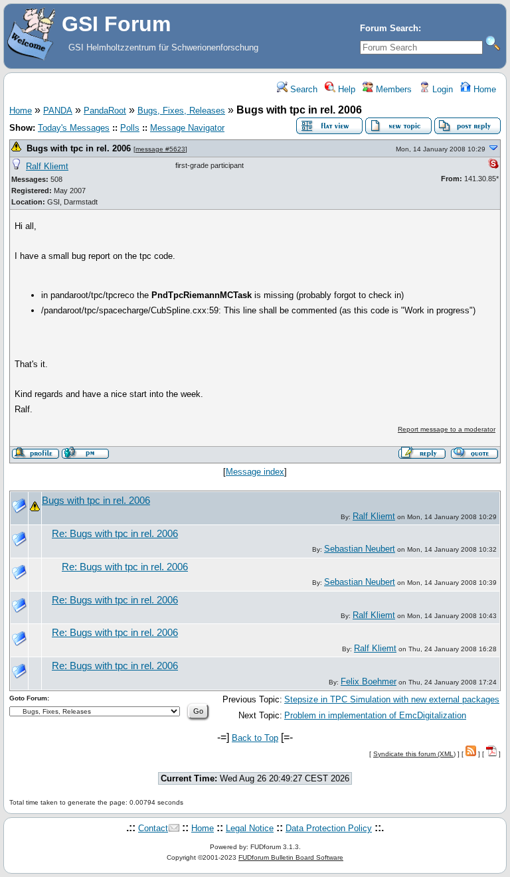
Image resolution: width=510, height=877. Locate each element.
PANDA (57, 111)
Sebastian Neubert (359, 549)
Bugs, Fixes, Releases (181, 111)
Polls (129, 128)
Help (345, 89)
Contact (153, 828)
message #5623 (160, 149)
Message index (255, 472)
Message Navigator (187, 128)
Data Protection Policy (329, 828)
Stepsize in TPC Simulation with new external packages (391, 699)
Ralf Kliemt (47, 166)
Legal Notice (250, 828)
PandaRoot (105, 111)
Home (483, 89)
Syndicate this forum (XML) (414, 753)
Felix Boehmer (368, 681)
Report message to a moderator (446, 429)
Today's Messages (74, 128)
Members (392, 89)
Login (441, 89)
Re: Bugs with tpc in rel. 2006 (115, 533)
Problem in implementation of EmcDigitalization (375, 715)
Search (302, 89)
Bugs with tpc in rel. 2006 (79, 148)
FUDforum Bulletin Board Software (290, 857)
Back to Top (255, 738)
